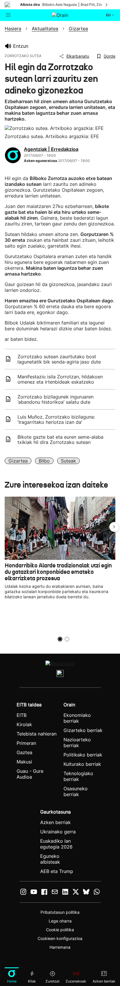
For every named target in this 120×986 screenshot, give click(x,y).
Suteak (68, 461)
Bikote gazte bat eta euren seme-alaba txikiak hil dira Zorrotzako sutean (60, 439)
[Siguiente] (107, 4)
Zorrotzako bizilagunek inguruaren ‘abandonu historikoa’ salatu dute (55, 399)
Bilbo (44, 461)
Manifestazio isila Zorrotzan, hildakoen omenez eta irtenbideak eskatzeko (60, 379)
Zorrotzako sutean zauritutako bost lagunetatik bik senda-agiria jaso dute (59, 359)
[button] (114, 527)
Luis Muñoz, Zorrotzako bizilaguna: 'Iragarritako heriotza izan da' (56, 419)
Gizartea (18, 461)
